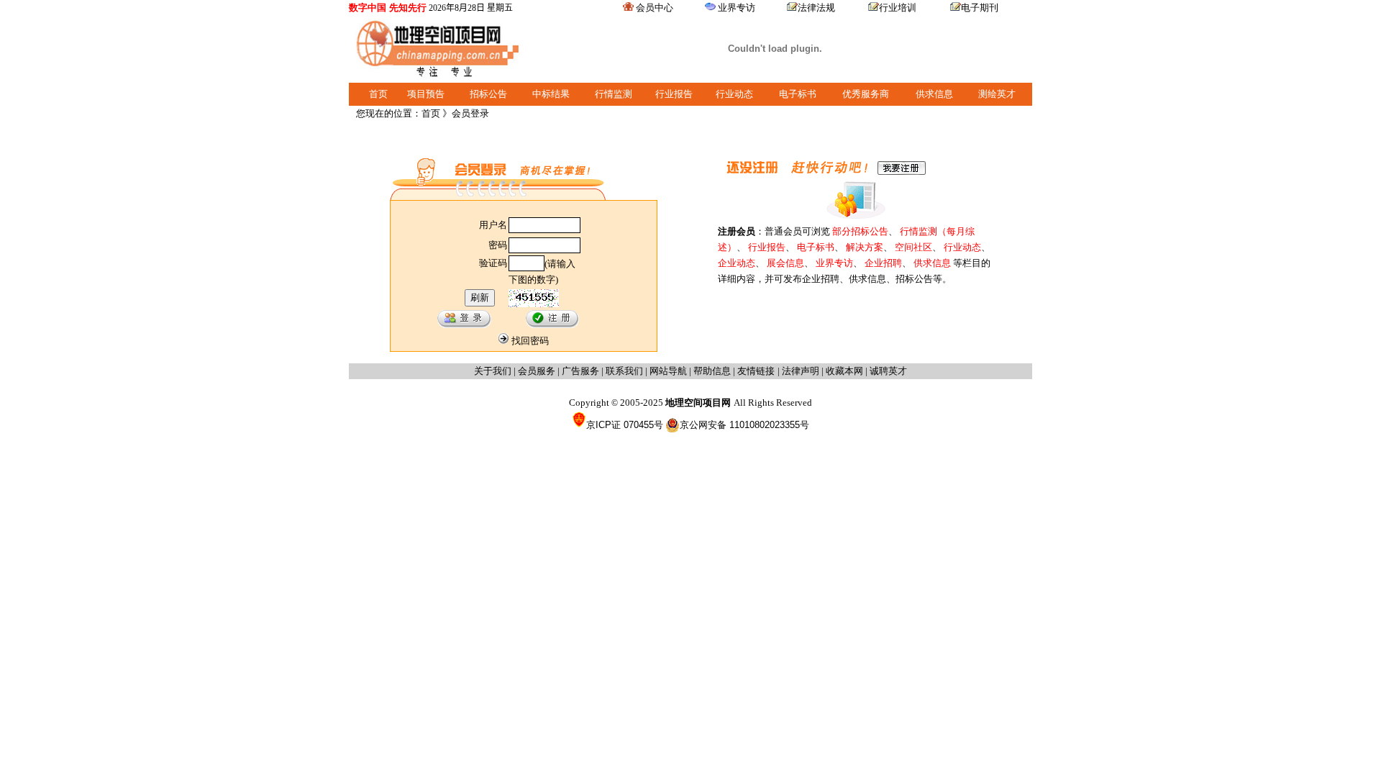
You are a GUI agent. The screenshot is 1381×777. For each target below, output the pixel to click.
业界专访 (736, 7)
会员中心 (654, 7)
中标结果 (551, 93)
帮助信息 (712, 370)
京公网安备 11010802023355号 (744, 424)
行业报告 (674, 93)
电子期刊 (979, 7)
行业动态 (734, 93)
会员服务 (536, 370)
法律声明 (800, 370)
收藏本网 (844, 370)
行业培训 (897, 7)
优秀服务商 (865, 93)
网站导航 (668, 370)
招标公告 (488, 93)
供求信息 (934, 93)
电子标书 (797, 93)
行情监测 (613, 93)
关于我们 (492, 370)
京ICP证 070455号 (624, 424)
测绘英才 (997, 93)
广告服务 (580, 370)
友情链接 (757, 370)
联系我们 (624, 370)
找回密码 (530, 340)
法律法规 (816, 7)
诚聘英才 (888, 370)
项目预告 (426, 93)
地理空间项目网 (699, 402)
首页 (378, 93)
